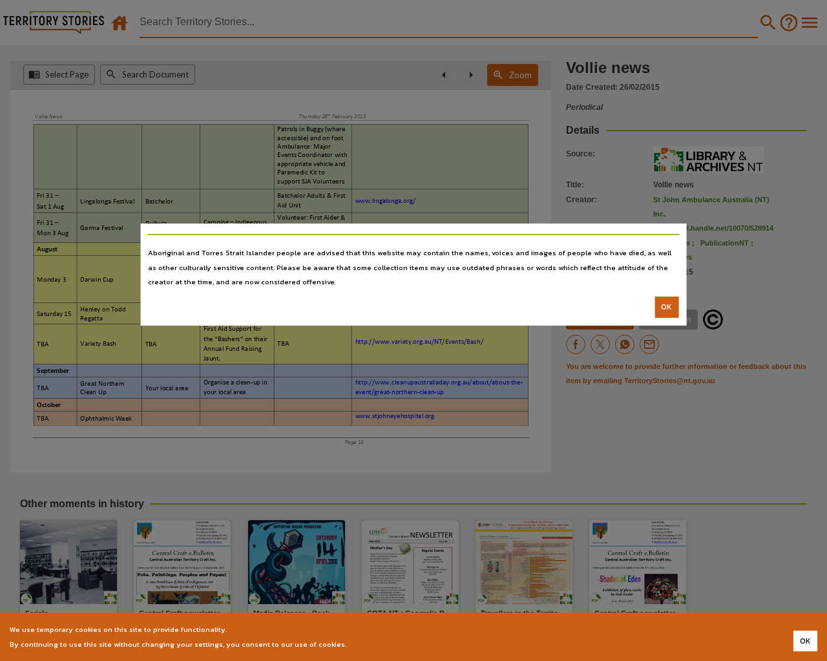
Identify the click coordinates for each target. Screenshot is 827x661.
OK (666, 307)
